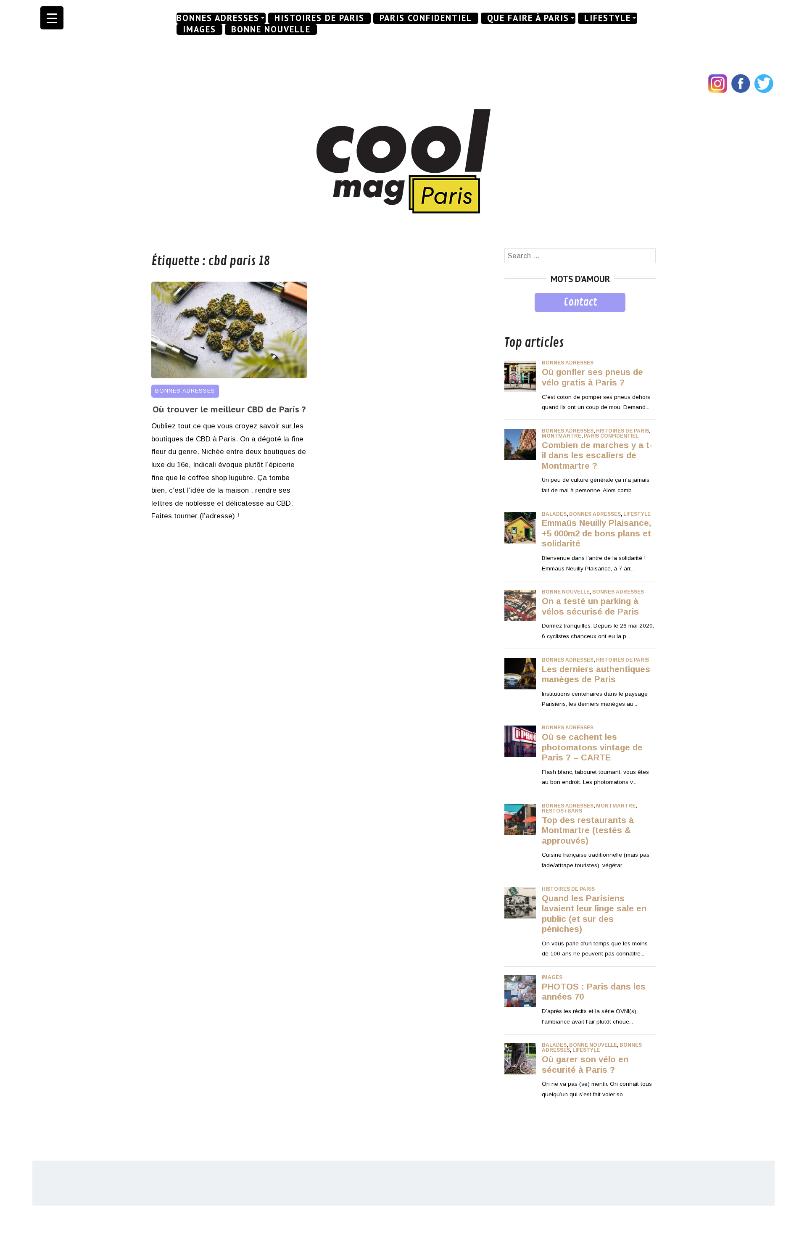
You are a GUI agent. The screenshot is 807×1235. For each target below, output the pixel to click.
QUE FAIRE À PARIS (528, 18)
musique (518, 318)
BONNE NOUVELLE (271, 29)
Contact (580, 302)
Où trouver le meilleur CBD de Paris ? (229, 409)
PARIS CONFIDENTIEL (426, 18)
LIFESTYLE (607, 18)
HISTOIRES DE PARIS (319, 18)
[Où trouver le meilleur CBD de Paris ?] (229, 376)
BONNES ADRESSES (218, 18)
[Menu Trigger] (51, 17)
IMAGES (199, 29)
